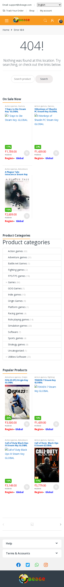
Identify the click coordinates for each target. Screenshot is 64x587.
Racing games (15, 313)
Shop (31, 10)
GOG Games (15, 288)
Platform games (17, 307)
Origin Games (15, 300)
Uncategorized (16, 350)
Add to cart (27, 153)
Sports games (15, 338)
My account (46, 10)
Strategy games (16, 344)
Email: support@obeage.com (17, 4)
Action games (11, 106)
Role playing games (18, 319)
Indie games (14, 294)
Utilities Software (17, 356)
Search (45, 20)
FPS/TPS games (16, 276)
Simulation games (17, 325)
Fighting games (16, 269)
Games (21, 106)
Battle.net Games (17, 263)
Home (6, 29)
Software (13, 332)
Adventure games (17, 257)
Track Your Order (15, 10)
